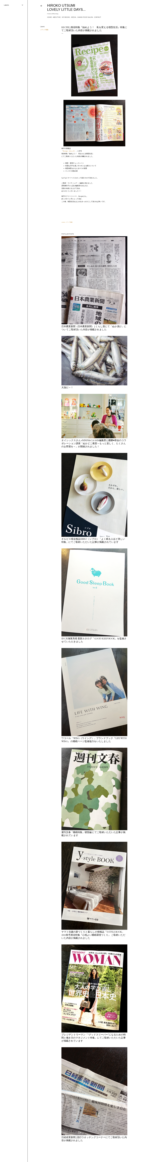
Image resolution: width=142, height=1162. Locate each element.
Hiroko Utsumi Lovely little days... (66, 7)
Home (49, 17)
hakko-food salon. (85, 17)
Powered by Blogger (86, 1152)
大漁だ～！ (67, 387)
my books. (66, 17)
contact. (97, 17)
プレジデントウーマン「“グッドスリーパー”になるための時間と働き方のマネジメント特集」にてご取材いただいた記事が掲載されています (93, 1037)
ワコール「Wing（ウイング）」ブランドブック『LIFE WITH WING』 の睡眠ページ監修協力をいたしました (94, 740)
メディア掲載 (44, 30)
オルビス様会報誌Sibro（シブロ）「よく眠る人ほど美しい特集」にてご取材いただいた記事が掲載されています (93, 540)
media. (73, 17)
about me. (57, 17)
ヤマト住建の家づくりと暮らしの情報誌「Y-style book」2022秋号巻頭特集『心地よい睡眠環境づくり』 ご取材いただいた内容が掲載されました (93, 935)
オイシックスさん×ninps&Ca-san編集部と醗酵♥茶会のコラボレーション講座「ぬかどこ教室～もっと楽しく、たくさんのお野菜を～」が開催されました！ (93, 443)
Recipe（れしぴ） (69, 151)
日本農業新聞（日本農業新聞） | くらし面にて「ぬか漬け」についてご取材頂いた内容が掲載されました (93, 328)
